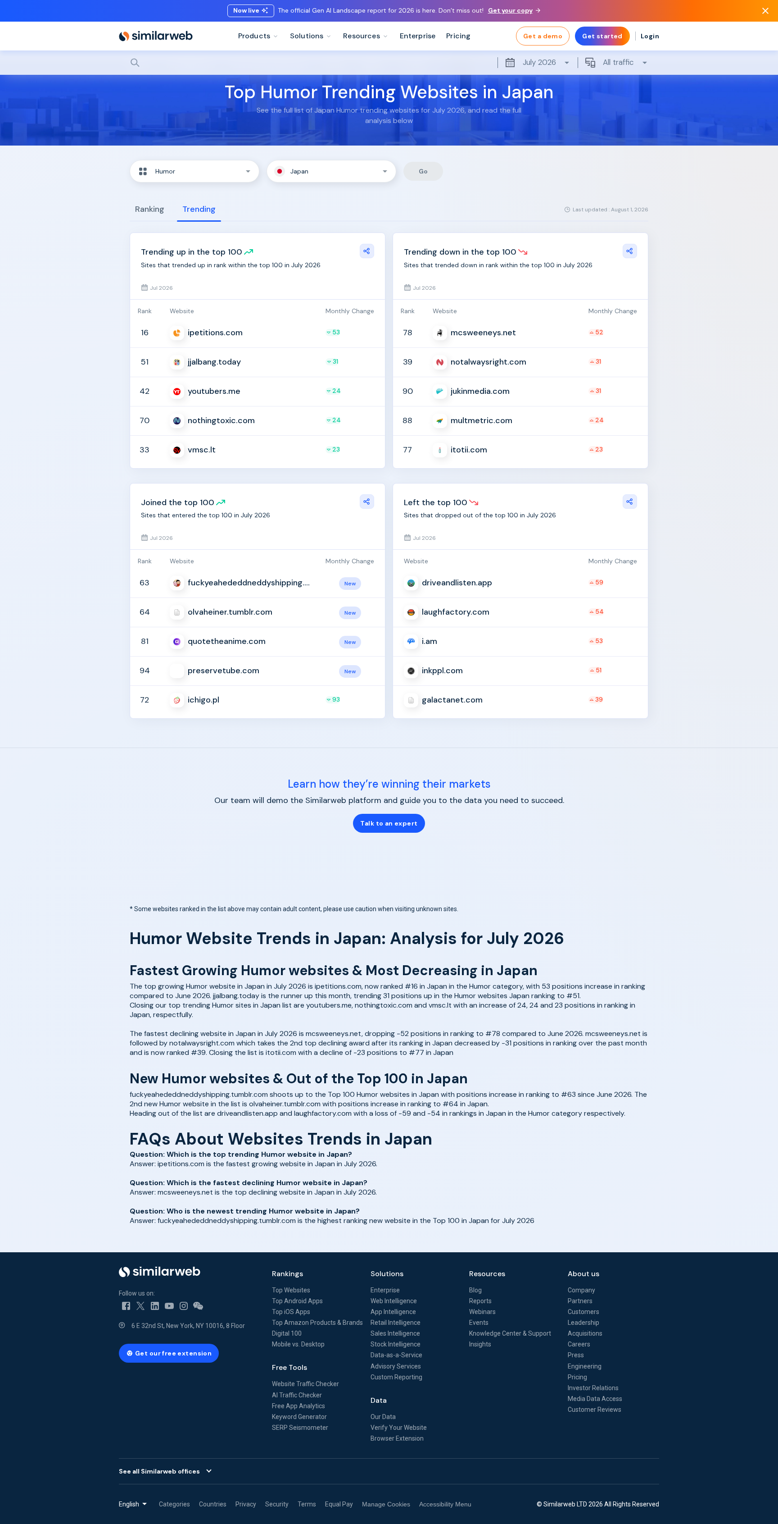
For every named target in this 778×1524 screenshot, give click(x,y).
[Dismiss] (765, 10)
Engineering (585, 1366)
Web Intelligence (394, 1301)
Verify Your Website (399, 1427)
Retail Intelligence (396, 1322)
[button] (194, 171)
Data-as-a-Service (396, 1355)
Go (423, 171)
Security (277, 1504)
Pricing (577, 1377)
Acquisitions (585, 1333)
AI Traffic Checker (297, 1395)
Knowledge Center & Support (510, 1333)
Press (576, 1355)
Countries (212, 1504)
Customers (583, 1311)
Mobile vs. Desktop (298, 1344)
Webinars (482, 1311)
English (129, 1504)
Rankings (287, 1273)
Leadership (583, 1322)
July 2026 (539, 62)
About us (583, 1273)
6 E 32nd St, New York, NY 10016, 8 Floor (188, 1325)
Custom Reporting (396, 1377)
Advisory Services (396, 1366)
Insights (480, 1344)
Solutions (387, 1273)
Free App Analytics (298, 1406)
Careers (579, 1344)
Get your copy (510, 10)
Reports (480, 1301)
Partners (580, 1301)
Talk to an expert (388, 823)
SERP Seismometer (300, 1427)
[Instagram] (183, 1305)
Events (479, 1322)
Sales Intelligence (395, 1333)
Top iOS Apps (291, 1311)
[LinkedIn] (154, 1305)
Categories (174, 1504)
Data (379, 1400)
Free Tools (289, 1367)
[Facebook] (126, 1305)
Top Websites (291, 1290)
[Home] (156, 36)
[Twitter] (140, 1305)
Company (581, 1290)
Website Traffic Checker (305, 1383)
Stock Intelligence (396, 1344)
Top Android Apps (297, 1301)
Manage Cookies (386, 1504)
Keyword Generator (299, 1416)
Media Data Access (595, 1398)
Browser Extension (397, 1438)
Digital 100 (287, 1333)
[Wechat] (198, 1305)
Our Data (383, 1416)
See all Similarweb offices (159, 1471)
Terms (307, 1504)
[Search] (389, 62)
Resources (487, 1273)
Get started (602, 36)
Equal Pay (339, 1504)
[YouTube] (169, 1305)
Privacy (245, 1504)
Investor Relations (593, 1388)
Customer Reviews (594, 1409)
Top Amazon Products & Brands (317, 1322)
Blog (475, 1290)
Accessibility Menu (445, 1504)
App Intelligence (393, 1311)
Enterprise (385, 1290)
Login (650, 36)
